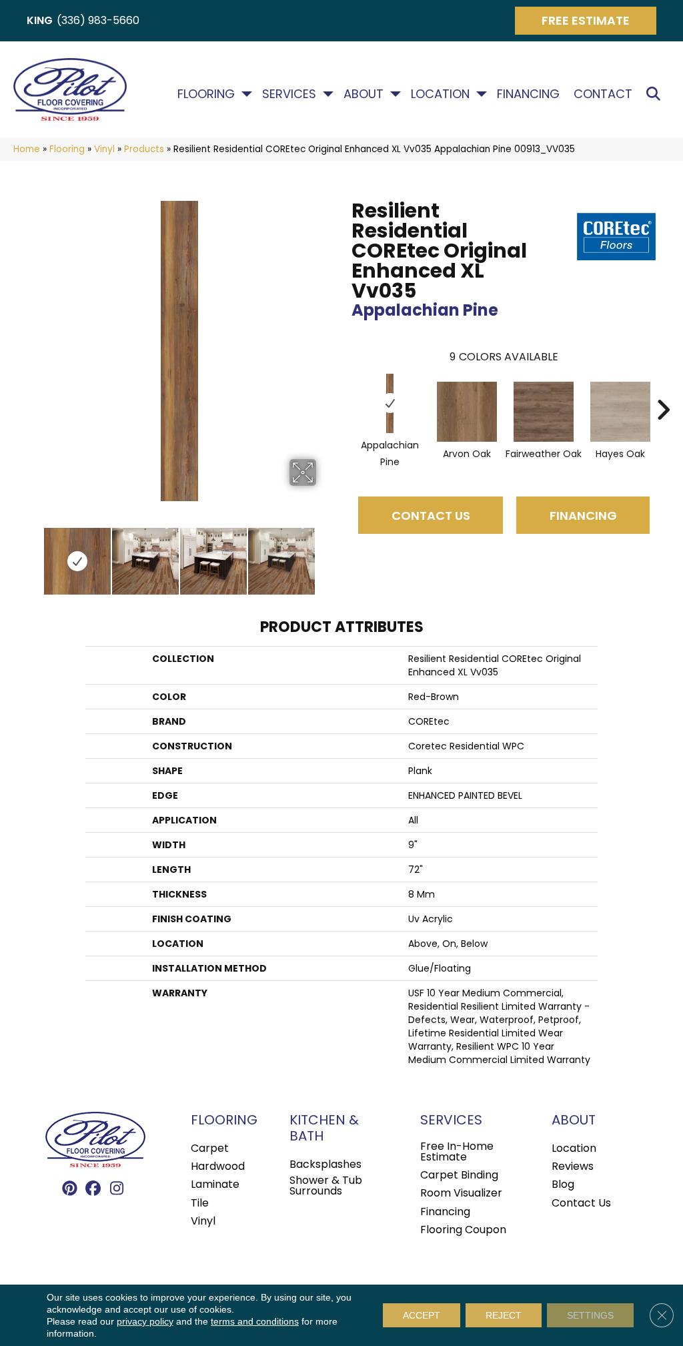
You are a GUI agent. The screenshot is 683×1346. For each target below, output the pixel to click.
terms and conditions (255, 1321)
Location (440, 94)
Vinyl (104, 149)
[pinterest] (70, 1189)
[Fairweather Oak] (543, 411)
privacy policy (145, 1321)
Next (324, 554)
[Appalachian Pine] (390, 403)
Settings (590, 1315)
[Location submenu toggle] (481, 94)
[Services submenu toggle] (328, 94)
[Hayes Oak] (620, 411)
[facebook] (93, 1189)
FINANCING (583, 515)
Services (289, 94)
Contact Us (431, 515)
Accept (421, 1315)
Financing (528, 94)
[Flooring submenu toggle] (246, 94)
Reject (504, 1315)
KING (40, 20)
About (364, 94)
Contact (603, 94)
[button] (656, 94)
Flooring (206, 94)
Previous (33, 554)
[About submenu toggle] (395, 94)
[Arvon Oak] (467, 411)
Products (144, 149)
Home (26, 149)
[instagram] (117, 1189)
